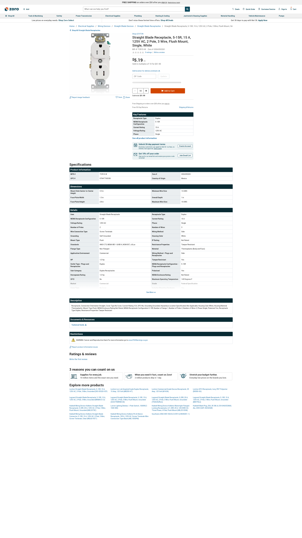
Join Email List (185, 155)
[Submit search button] (187, 9)
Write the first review (78, 359)
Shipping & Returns (186, 107)
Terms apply (158, 148)
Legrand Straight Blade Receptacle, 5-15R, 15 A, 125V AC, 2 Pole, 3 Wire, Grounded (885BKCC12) (87, 398)
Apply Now (262, 20)
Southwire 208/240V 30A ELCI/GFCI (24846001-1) (171, 414)
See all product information (144, 138)
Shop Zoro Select (66, 20)
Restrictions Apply (174, 2)
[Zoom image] (100, 63)
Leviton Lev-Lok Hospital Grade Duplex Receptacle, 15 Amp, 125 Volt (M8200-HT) (130, 390)
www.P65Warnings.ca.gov (138, 340)
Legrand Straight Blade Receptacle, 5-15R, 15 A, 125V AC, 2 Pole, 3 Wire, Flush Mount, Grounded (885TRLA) (211, 399)
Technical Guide (77, 325)
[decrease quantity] (135, 90)
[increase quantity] (146, 90)
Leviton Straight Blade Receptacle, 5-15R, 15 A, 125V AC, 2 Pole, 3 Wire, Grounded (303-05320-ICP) (88, 390)
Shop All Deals (167, 20)
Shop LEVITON (137, 34)
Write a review (159, 52)
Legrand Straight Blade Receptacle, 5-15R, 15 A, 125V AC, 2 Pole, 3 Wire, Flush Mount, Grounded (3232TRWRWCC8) (129, 399)
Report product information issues (85, 347)
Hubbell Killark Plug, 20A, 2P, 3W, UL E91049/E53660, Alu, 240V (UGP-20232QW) (212, 407)
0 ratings (148, 52)
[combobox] (136, 9)
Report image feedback (81, 97)
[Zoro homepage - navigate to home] (12, 9)
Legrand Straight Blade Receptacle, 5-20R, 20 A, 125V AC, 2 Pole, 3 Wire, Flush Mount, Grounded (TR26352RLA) (170, 399)
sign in (164, 2)
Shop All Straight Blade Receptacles (86, 30)
